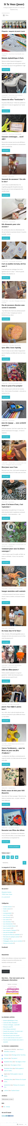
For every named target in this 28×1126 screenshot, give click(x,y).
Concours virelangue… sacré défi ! (11, 1025)
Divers (4, 911)
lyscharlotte (7, 1085)
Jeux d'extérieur (18, 95)
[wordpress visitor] (10, 1116)
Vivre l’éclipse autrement (9, 1029)
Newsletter (5, 955)
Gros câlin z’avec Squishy (11, 348)
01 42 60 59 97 (6, 897)
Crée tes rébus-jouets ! (10, 670)
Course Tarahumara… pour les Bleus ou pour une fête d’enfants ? (13, 750)
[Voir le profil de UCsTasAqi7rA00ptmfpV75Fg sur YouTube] (16, 857)
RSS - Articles (6, 1107)
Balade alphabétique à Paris (13, 58)
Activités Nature (12, 463)
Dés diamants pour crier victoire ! (11, 1035)
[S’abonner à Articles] (2, 1107)
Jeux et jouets (12, 222)
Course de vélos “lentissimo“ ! (13, 99)
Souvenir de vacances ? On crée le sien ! (13, 1031)
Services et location (8, 943)
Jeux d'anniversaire (20, 744)
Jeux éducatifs (18, 54)
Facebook (5, 947)
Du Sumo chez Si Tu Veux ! (11, 631)
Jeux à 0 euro (12, 54)
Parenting (5, 939)
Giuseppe (6, 1055)
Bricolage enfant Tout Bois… (19, 1055)
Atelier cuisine (6, 909)
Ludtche (6, 1090)
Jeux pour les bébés (8, 932)
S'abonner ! (5, 971)
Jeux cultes (11, 301)
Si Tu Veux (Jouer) (14, 4)
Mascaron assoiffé (8, 1027)
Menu (7, 15)
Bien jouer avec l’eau (10, 467)
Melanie (6, 1058)
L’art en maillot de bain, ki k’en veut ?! (12, 1038)
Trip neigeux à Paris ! (20, 1062)
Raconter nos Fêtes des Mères (13, 830)
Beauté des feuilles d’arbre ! (10, 1033)
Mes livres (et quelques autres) (15, 383)
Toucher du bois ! (15, 1090)
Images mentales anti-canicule (14, 591)
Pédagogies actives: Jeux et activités (9, 97)
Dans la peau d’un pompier (12, 386)
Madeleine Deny (8, 1062)
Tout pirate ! (14, 1058)
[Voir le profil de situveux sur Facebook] (3, 857)
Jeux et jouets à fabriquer (14, 828)
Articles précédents (14, 847)
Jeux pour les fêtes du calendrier (11, 935)
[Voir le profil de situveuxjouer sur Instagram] (8, 857)
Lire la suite (5, 69)
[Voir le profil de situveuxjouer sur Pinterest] (12, 857)
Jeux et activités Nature (6, 745)
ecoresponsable (19, 463)
